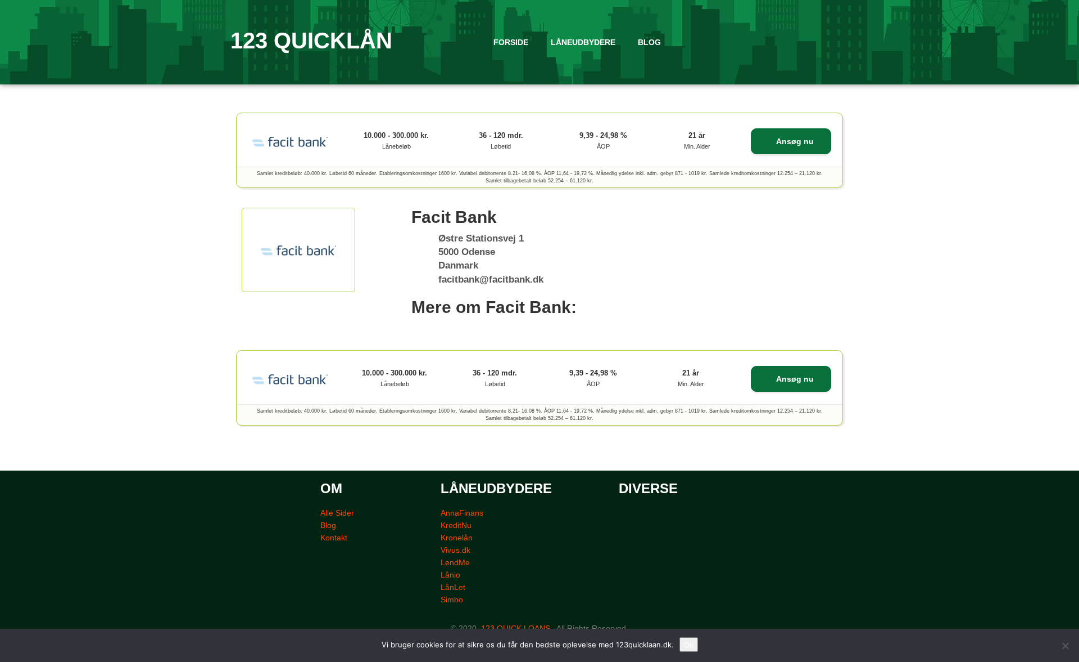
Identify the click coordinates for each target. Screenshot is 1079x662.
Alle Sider (337, 512)
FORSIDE (510, 42)
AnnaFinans (462, 512)
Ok (688, 644)
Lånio (450, 574)
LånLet (453, 587)
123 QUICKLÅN (311, 40)
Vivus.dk (455, 549)
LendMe (455, 562)
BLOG (649, 42)
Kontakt (333, 537)
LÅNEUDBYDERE (583, 42)
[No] (1065, 645)
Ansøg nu (794, 141)
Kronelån (457, 537)
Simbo (452, 599)
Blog (328, 525)
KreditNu (456, 525)
